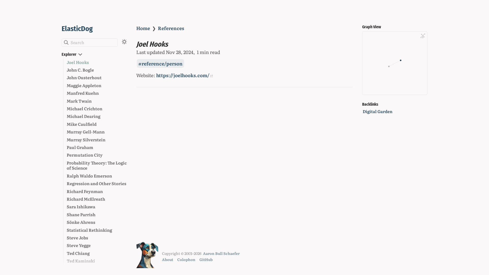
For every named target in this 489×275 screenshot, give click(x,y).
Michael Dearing (83, 116)
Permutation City (85, 155)
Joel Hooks (78, 62)
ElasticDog (77, 28)
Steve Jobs (77, 238)
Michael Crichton (84, 108)
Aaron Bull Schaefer (221, 253)
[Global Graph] (423, 36)
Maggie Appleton (84, 85)
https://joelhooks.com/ (183, 75)
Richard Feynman (85, 191)
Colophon (186, 259)
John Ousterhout (84, 77)
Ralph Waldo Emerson (89, 176)
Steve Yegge (79, 245)
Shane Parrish (81, 214)
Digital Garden (377, 111)
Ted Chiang (78, 253)
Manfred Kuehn (83, 93)
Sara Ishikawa (81, 206)
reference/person (162, 63)
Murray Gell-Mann (86, 132)
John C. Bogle (80, 70)
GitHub (206, 259)
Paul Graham (80, 147)
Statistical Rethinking (89, 230)
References (171, 28)
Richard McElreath (86, 199)
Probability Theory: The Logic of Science (97, 165)
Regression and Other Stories (96, 183)
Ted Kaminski (81, 261)
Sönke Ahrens (81, 222)
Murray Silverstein (86, 139)
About (167, 259)
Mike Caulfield (82, 124)
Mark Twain (79, 101)
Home (143, 28)
